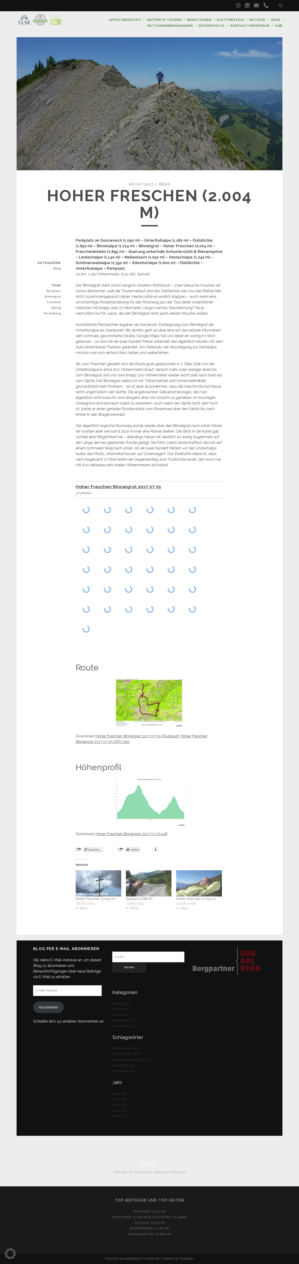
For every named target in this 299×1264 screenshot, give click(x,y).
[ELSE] (41, 23)
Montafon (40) (125, 1054)
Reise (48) (121, 1009)
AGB (278, 25)
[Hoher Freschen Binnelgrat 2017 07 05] (86, 509)
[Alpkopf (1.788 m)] (148, 883)
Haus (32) (120, 1014)
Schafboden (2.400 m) (150, 1228)
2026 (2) (119, 1093)
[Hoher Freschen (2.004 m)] (98, 883)
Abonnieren (48, 1007)
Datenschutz (212, 25)
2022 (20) (120, 1116)
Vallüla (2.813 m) (149, 1222)
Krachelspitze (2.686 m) (149, 1234)
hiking (56, 308)
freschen (54, 302)
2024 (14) (120, 1105)
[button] (10, 1253)
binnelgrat (52, 296)
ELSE (149, 1163)
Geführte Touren (164, 20)
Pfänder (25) (123, 1071)
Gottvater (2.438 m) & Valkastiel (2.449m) (149, 1217)
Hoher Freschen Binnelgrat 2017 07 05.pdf (131, 834)
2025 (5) (118, 1099)
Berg (165, 184)
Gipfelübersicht (125, 20)
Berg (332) (121, 1003)
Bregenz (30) (124, 1020)
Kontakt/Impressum (250, 25)
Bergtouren (199, 20)
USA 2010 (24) (124, 1026)
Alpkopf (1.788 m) (139, 899)
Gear (275, 20)
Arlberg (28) (124, 1065)
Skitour (257, 20)
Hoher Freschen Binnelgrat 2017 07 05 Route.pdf (137, 736)
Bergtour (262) (126, 1048)
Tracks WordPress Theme (130, 1258)
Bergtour (53, 291)
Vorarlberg (52, 313)
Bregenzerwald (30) (131, 1060)
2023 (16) (120, 1110)
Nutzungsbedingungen (170, 25)
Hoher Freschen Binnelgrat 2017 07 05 (118, 486)
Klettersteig (230, 20)
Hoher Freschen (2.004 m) (95, 899)
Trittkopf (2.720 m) (149, 1211)
